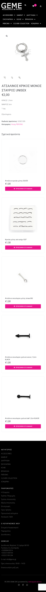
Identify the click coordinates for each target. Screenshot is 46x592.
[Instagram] (19, 585)
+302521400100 (7, 553)
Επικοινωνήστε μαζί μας (10, 567)
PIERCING (19, 124)
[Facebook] (23, 585)
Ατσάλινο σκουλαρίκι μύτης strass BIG (19, 298)
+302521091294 (7, 555)
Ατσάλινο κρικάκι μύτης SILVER (16, 181)
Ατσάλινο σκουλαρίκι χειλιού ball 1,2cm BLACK (22, 418)
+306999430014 (7, 550)
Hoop (13, 124)
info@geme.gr (11, 559)
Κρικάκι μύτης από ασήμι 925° (16, 239)
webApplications (35, 582)
